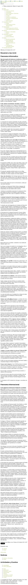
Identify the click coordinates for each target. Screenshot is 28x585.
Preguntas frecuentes (7, 47)
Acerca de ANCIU (10, 10)
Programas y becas (7, 21)
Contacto (8, 19)
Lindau (7, 23)
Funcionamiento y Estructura (12, 13)
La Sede (8, 15)
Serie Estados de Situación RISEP (9, 41)
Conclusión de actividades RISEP (10, 46)
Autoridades (8, 12)
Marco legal (8, 14)
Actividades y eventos (8, 574)
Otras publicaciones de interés (12, 29)
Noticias (5, 30)
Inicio (4, 8)
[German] (16, 1)
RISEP (4, 37)
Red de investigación (10, 39)
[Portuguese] (3, 2)
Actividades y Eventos (8, 34)
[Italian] (21, 1)
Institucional (5, 9)
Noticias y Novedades (10, 31)
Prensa (7, 33)
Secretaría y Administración (12, 18)
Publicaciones (6, 26)
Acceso (4, 577)
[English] (7, 1)
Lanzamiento (9, 35)
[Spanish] (3, 1)
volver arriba (3, 552)
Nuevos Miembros (7, 566)
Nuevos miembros (10, 36)
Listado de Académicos (11, 17)
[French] (12, 1)
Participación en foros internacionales (10, 25)
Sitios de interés (9, 20)
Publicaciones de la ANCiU (12, 28)
